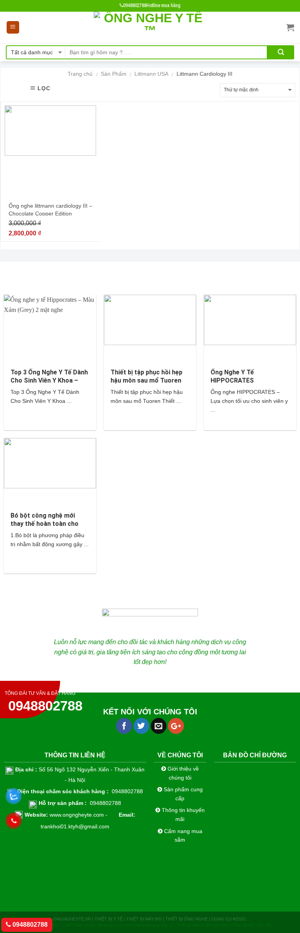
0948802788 (29, 924)
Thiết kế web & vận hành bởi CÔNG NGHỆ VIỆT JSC (225, 925)
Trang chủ (80, 74)
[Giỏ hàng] (290, 27)
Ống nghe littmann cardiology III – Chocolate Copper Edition (50, 210)
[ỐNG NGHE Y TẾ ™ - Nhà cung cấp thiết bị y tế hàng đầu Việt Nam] (150, 27)
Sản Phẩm (114, 74)
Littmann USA (151, 74)
